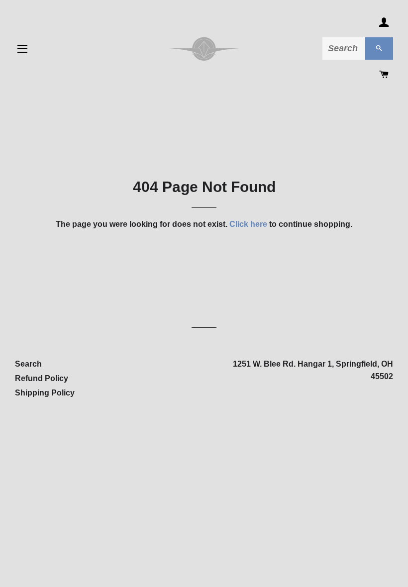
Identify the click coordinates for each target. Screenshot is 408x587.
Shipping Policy (45, 393)
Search (28, 364)
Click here (248, 224)
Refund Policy (41, 378)
